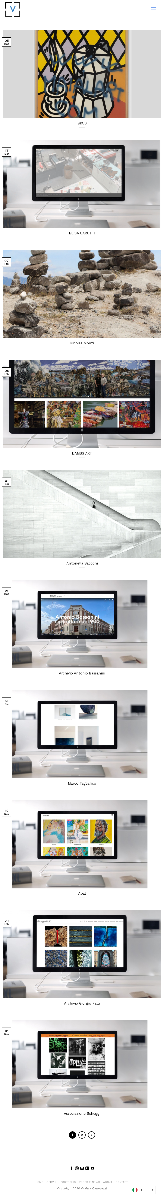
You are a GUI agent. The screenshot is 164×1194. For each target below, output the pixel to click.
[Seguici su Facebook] (71, 1168)
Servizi (52, 1182)
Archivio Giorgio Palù (82, 1003)
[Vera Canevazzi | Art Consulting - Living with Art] (22, 9)
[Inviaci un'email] (82, 1168)
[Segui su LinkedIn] (87, 1168)
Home (39, 1182)
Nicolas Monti (82, 343)
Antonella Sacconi (82, 563)
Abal (82, 893)
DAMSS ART (82, 453)
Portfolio (68, 1182)
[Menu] (153, 7)
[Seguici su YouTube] (92, 1168)
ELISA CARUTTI (82, 233)
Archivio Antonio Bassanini (82, 673)
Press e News (89, 1182)
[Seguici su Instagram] (76, 1168)
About (107, 1182)
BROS (82, 123)
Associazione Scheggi (82, 1114)
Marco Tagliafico (82, 783)
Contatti (122, 1182)
